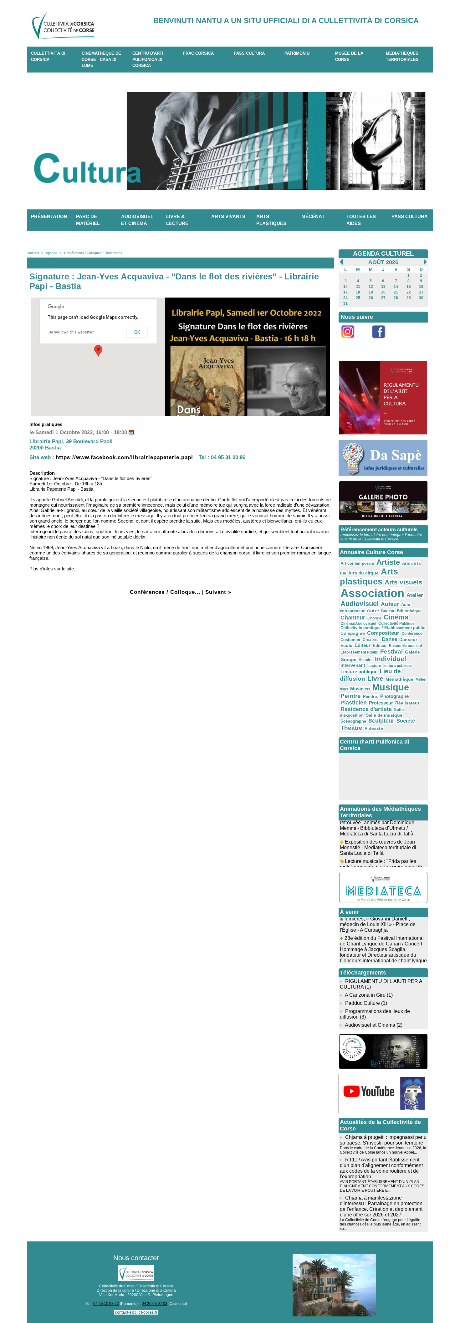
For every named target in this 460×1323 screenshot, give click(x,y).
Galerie (412, 651)
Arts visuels (403, 582)
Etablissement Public (359, 652)
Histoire (366, 660)
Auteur (390, 604)
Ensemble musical (405, 646)
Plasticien (353, 702)
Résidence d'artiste (366, 709)
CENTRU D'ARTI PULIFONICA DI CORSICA (147, 59)
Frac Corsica (198, 53)
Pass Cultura (249, 53)
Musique (390, 687)
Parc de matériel (88, 220)
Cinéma (396, 617)
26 (371, 298)
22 (408, 292)
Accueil (33, 253)
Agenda (51, 253)
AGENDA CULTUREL (383, 253)
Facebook (383, 341)
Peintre (350, 696)
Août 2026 (383, 262)
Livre (375, 678)
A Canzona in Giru (365, 995)
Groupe (348, 659)
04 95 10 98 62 (106, 1303)
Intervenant (352, 665)
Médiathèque (399, 679)
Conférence (411, 633)
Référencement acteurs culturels (379, 529)
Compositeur (383, 633)
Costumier (350, 640)
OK (137, 332)
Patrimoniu (296, 53)
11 (358, 286)
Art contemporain (357, 563)
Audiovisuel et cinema (137, 220)
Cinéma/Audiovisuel (358, 623)
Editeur (363, 645)
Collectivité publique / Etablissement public (382, 628)
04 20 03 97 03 (154, 1303)
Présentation (49, 216)
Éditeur (380, 646)
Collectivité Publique (396, 623)
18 (358, 292)
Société (405, 721)
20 (383, 292)
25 (358, 298)
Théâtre (351, 727)
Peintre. (370, 696)
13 (383, 286)
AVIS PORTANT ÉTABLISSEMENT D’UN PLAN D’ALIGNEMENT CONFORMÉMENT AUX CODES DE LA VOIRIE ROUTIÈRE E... (382, 1186)
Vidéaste (374, 728)
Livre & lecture (177, 220)
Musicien (360, 688)
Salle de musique (384, 715)
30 (421, 298)
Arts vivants (228, 216)
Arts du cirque (363, 572)
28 (396, 298)
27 (383, 298)
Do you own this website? (71, 332)
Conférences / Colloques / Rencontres (93, 253)
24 (345, 298)
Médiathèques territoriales (402, 56)
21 (396, 292)
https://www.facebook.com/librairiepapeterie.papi (124, 457)
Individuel (390, 658)
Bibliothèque (409, 611)
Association (372, 593)
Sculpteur (381, 721)
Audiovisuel (359, 604)
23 (421, 292)
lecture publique (397, 666)
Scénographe (353, 721)
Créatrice (371, 640)
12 (371, 286)
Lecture (374, 666)
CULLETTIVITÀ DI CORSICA (48, 56)
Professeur (381, 702)
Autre (373, 610)
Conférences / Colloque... (165, 592)
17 (345, 292)
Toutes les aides (361, 220)
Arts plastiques (271, 220)
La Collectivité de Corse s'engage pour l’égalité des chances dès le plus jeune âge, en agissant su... (380, 1224)
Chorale (374, 618)
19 (371, 292)
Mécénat (313, 216)
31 (345, 303)
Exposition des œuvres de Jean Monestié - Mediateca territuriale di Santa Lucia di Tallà (378, 839)
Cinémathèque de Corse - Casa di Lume (101, 59)
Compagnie (352, 633)
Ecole (346, 645)
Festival (391, 651)
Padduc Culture (362, 1003)
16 (421, 286)
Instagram (352, 341)
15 (408, 286)
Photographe (394, 696)
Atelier (414, 595)
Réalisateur (407, 702)
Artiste (388, 562)
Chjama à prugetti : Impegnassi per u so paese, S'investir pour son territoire (383, 1140)
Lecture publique (358, 671)
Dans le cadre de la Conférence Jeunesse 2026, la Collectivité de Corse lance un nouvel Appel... (383, 1150)
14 (396, 286)
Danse (389, 639)
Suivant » (218, 592)
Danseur (408, 639)
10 (345, 286)
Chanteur (352, 617)
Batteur (388, 611)
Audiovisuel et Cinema (370, 1025)
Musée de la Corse (349, 56)
